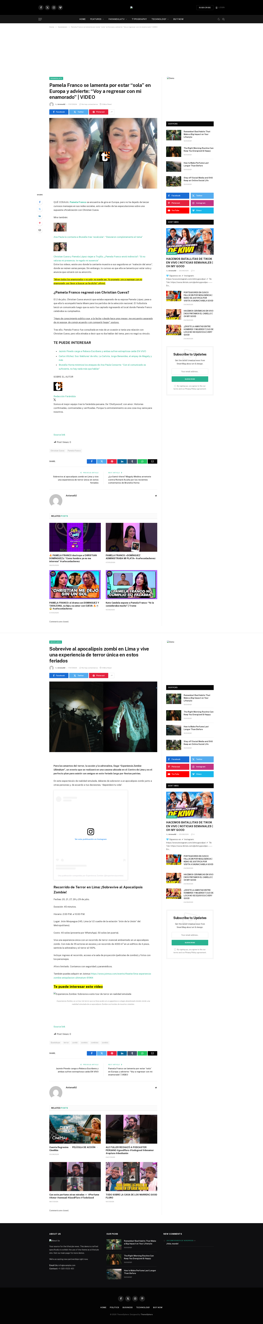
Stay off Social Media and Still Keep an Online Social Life (198, 179)
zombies (94, 1043)
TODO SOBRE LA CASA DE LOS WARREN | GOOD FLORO (131, 1196)
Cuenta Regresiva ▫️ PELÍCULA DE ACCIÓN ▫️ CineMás (74, 1149)
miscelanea (55, 642)
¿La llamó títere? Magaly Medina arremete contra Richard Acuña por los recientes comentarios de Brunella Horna (129, 479)
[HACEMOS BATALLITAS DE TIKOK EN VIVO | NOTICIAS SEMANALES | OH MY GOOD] (190, 241)
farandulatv (117, 19)
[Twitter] (39, 209)
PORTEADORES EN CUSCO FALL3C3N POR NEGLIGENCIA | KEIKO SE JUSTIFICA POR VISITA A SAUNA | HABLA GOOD (198, 296)
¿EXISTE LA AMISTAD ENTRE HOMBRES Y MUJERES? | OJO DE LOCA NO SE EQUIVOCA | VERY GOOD (198, 330)
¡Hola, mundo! (172, 1244)
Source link (59, 434)
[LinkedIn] (39, 216)
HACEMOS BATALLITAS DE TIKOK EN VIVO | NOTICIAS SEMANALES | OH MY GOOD (189, 262)
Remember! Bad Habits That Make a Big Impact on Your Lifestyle (197, 134)
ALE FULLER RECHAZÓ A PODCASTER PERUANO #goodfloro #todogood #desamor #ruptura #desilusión (130, 1150)
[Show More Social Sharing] (111, 112)
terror (66, 1043)
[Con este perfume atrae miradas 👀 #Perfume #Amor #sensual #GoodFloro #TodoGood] (75, 1176)
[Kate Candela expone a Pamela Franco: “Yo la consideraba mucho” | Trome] (131, 584)
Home (82, 19)
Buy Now (178, 19)
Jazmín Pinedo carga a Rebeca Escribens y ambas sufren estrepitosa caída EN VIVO (102, 351)
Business (128, 1307)
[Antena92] (131, 7)
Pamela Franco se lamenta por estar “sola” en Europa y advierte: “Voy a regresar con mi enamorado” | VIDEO (130, 1071)
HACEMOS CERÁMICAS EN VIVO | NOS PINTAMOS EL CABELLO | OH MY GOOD (198, 313)
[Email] (39, 230)
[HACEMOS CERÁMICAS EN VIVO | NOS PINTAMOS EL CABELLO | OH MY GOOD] (173, 314)
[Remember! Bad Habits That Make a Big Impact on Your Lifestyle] (173, 135)
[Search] (223, 19)
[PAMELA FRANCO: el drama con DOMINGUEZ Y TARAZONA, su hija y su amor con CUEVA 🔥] (75, 584)
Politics (114, 1307)
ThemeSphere (147, 1314)
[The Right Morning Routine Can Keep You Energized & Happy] (173, 152)
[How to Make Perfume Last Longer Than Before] (173, 166)
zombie (84, 1043)
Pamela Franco (74, 451)
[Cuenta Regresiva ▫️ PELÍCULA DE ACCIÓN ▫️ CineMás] (75, 1129)
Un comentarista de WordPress (180, 1240)
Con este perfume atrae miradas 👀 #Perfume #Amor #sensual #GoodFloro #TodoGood (74, 1196)
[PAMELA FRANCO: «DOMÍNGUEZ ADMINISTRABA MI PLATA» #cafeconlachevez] (131, 537)
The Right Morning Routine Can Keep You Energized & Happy (199, 149)
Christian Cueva (57, 451)
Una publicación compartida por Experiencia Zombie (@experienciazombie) (90, 875)
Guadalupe (55, 1043)
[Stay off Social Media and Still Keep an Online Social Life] (173, 181)
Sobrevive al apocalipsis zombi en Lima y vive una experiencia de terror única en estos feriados (75, 479)
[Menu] (40, 19)
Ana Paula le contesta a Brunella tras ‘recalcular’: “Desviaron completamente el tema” (98, 237)
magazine (171, 253)
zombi (75, 1043)
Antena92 (61, 104)
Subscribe (205, 8)
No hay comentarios (90, 104)
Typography (139, 19)
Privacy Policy (190, 389)
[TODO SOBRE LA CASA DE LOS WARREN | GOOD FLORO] (131, 1176)
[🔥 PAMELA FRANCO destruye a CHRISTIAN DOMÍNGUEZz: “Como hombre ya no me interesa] (75, 537)
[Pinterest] (39, 223)
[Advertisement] (131, 52)
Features (96, 19)
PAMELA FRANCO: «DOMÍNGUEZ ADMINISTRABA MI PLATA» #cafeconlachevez (130, 557)
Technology (158, 19)
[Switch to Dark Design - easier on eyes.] (219, 19)
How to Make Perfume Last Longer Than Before (196, 164)
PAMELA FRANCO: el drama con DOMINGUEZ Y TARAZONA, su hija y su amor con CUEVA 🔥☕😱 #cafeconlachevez (74, 605)
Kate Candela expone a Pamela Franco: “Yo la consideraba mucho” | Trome (130, 604)
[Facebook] (39, 202)
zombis (105, 1043)
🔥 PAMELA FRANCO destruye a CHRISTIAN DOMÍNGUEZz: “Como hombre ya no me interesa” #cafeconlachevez (73, 558)
